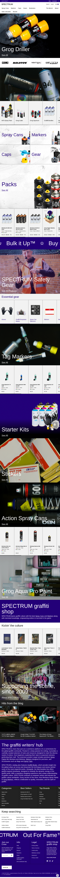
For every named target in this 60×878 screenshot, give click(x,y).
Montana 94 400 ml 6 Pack (7, 228)
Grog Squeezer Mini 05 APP (21, 385)
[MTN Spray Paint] (7, 110)
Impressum (34, 855)
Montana (41, 794)
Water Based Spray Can (36, 821)
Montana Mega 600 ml (21, 546)
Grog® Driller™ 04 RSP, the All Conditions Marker (28, 735)
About (56, 8)
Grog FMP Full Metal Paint (22, 827)
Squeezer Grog (19, 817)
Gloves (4, 319)
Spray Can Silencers (33, 320)
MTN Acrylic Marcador (21, 825)
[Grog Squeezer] (35, 110)
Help (50, 1)
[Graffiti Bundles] (50, 110)
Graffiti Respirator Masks (21, 320)
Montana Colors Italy (35, 817)
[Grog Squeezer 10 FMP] (7, 374)
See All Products (9, 291)
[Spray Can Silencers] (35, 309)
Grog (40, 792)
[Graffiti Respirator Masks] (21, 309)
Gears (3, 798)
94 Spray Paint (5, 817)
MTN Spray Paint (7, 120)
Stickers (46, 319)
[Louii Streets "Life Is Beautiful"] (7, 638)
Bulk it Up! (33, 825)
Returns (18, 850)
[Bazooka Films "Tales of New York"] (35, 638)
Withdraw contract (36, 852)
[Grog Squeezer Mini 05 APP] (21, 374)
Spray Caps (28, 761)
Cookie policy (35, 850)
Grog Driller (48, 825)
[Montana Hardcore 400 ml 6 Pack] (21, 217)
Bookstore (4, 801)
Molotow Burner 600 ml (35, 547)
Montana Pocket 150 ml (49, 547)
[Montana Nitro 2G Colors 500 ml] (7, 536)
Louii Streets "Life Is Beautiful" (7, 648)
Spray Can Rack (20, 819)
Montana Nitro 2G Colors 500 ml (6, 547)
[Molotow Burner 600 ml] (35, 536)
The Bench (49, 8)
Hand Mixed (42, 798)
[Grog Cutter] (21, 110)
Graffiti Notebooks (6, 827)
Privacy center (35, 857)
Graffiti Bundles (48, 120)
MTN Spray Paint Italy (7, 819)
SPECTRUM (6, 873)
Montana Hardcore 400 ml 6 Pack (20, 228)
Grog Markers (8, 779)
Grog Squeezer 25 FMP (48, 385)
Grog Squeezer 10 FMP (6, 385)
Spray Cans (39, 616)
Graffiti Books (32, 765)
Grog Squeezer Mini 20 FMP (35, 385)
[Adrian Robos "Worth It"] (21, 638)
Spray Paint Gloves (20, 821)
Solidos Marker (5, 825)
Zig (40, 803)
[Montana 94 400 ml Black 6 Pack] (35, 217)
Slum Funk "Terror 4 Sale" (49, 648)
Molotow (41, 796)
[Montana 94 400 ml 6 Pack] (7, 217)
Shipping (19, 848)
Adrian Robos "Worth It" (21, 648)
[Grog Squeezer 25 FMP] (50, 374)
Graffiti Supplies (5, 821)
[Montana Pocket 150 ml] (50, 536)
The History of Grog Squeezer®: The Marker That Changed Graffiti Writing (46, 737)
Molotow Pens (48, 817)
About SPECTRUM (10, 697)
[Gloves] (7, 309)
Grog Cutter (19, 120)
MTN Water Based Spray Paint (51, 822)
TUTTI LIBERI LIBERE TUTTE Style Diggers (8, 735)
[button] (57, 4)
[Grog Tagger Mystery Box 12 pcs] (50, 217)
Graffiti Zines (48, 819)
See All (5, 55)
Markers (50, 616)
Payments (19, 852)
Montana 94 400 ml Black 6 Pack (34, 228)
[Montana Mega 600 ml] (21, 536)
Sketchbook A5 (34, 819)
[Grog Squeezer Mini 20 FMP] (35, 374)
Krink (40, 801)
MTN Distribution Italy (22, 861)
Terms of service (35, 848)
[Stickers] (50, 309)
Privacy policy (35, 845)
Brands (3, 805)
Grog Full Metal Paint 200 (27, 798)
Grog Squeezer (34, 120)
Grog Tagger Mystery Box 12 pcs (49, 228)
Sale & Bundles (5, 803)
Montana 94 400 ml (25, 792)
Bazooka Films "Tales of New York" (35, 648)
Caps (3, 796)
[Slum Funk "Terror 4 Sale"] (50, 638)
